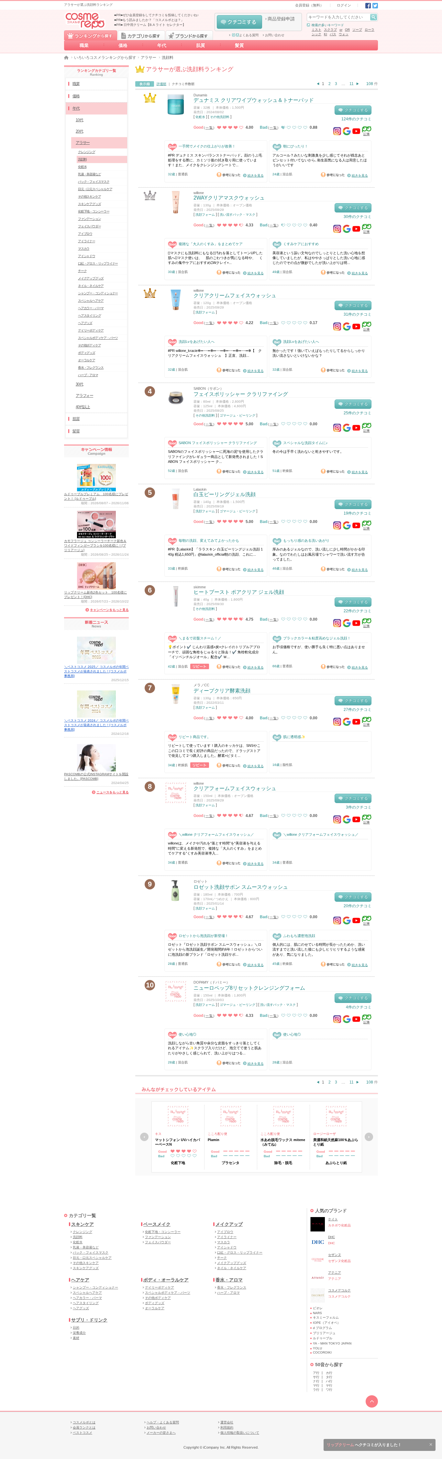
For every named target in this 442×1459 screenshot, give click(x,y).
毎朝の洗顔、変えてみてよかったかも (209, 540)
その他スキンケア (89, 196)
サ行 (316, 1377)
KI (325, 34)
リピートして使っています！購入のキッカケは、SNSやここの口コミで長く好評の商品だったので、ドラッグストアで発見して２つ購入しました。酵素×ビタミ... (214, 750)
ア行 (316, 1373)
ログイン (344, 5)
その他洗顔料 (219, 117)
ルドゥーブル (322, 1338)
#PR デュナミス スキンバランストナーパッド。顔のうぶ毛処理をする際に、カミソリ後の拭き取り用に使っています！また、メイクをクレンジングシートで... (215, 160)
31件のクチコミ (357, 314)
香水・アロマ (229, 1279)
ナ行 (316, 1381)
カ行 (329, 1373)
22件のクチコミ (357, 611)
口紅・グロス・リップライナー (98, 263)
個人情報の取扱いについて (239, 1432)
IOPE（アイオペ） (326, 1322)
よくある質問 (249, 35)
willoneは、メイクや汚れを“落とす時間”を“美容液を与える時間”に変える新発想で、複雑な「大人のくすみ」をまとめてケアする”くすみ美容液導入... (215, 848)
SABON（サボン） (208, 388)
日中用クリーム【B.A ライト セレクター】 (155, 25)
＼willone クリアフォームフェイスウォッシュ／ (216, 834)
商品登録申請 (281, 18)
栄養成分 (79, 1332)
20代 (79, 131)
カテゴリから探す (141, 35)
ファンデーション (89, 219)
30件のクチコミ (357, 216)
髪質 (239, 45)
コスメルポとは (84, 1422)
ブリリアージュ (324, 1333)
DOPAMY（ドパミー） (211, 982)
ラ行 (316, 1389)
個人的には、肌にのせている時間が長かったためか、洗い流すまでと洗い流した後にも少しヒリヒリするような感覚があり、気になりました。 (318, 949)
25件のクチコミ (357, 413)
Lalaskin (199, 489)
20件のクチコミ (357, 906)
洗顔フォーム (205, 214)
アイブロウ (85, 233)
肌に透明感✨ (294, 737)
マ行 (316, 1385)
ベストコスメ (82, 1432)
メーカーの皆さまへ (161, 1432)
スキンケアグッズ (89, 204)
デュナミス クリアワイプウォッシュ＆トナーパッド (253, 100)
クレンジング (86, 152)
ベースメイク (157, 1224)
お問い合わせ (274, 35)
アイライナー (86, 241)
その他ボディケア (89, 345)
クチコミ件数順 (183, 84)
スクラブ (330, 29)
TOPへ (372, 1401)
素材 (76, 1338)
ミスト (316, 29)
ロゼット (200, 881)
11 (351, 84)
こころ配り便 (217, 1134)
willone (198, 193)
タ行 (329, 1377)
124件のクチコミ (356, 119)
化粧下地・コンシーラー (93, 211)
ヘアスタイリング (89, 315)
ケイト (333, 1219)
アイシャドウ (86, 256)
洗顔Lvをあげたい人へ (197, 341)
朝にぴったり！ (295, 146)
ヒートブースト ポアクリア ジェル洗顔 (238, 592)
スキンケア (82, 1224)
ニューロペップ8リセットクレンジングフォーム (249, 988)
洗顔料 (82, 159)
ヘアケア (80, 1279)
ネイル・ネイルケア (91, 286)
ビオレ (318, 1308)
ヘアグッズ (85, 323)
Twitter (375, 5)
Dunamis (200, 95)
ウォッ (343, 34)
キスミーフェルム (326, 1317)
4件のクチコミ (358, 1007)
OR (347, 29)
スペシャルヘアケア (91, 300)
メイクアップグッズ (91, 278)
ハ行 (329, 1381)
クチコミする (239, 22)
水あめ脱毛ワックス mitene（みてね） (282, 1142)
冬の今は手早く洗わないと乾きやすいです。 (308, 451)
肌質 (200, 45)
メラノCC (201, 685)
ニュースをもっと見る (112, 792)
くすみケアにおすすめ (301, 244)
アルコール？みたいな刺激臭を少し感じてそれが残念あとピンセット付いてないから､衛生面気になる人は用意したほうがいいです (319, 160)
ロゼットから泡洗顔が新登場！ (203, 936)
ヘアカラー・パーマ (91, 308)
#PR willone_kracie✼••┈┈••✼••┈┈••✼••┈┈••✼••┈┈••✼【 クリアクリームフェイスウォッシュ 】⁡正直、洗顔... (215, 353)
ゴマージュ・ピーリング (237, 415)
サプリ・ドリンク (89, 1320)
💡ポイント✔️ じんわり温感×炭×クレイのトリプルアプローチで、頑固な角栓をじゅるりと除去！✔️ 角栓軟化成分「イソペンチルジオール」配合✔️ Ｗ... (214, 652)
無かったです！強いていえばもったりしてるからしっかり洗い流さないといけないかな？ (318, 353)
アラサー (148, 57)
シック (316, 34)
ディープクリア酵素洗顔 (221, 690)
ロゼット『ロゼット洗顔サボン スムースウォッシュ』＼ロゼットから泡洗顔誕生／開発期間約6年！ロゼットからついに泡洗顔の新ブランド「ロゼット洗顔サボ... (215, 949)
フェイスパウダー (89, 226)
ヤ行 (329, 1385)
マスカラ (83, 248)
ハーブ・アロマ (88, 375)
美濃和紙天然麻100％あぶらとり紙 (335, 1142)
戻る (144, 1137)
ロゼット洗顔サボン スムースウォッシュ (240, 887)
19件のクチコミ (357, 513)
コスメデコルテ (339, 1290)
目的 (76, 1327)
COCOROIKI (322, 1352)
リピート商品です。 (195, 737)
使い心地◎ (187, 1034)
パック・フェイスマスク (93, 181)
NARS (317, 1313)
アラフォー (84, 395)
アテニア (334, 1272)
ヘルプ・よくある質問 (163, 1422)
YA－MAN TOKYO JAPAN (332, 1343)
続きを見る (256, 175)
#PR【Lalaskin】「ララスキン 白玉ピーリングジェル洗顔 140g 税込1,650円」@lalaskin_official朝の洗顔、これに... (215, 551)
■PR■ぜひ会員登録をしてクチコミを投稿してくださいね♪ (156, 15)
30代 (79, 384)
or (340, 29)
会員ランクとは (84, 1427)
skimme (199, 587)
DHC (331, 1237)
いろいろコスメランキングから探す (105, 57)
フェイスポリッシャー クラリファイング (240, 394)
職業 (84, 45)
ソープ (357, 29)
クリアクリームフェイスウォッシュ (234, 295)
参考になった (228, 174)
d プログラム (322, 1328)
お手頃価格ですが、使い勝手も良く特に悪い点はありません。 (318, 649)
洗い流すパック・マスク (237, 214)
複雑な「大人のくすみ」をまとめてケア (211, 244)
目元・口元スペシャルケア (95, 189)
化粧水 (200, 117)
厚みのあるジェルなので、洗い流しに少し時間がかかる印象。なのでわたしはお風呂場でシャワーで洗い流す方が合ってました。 (318, 554)
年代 (161, 45)
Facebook (368, 5)
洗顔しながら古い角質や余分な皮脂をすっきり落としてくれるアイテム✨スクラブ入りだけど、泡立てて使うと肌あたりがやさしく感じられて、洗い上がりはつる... (214, 1048)
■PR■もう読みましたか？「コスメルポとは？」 (149, 20)
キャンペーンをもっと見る (109, 610)
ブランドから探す (189, 35)
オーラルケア (86, 360)
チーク (82, 271)
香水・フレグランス (91, 367)
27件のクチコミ (357, 709)
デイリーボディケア (91, 330)
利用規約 (226, 1427)
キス (158, 1134)
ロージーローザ (324, 1134)
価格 (122, 45)
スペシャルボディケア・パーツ (98, 338)
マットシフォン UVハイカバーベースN (177, 1142)
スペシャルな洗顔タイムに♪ (305, 443)
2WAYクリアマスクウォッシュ (229, 198)
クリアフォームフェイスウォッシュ (234, 788)
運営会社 (226, 1422)
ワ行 (329, 1389)
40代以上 (83, 407)
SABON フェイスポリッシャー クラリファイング (218, 443)
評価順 (161, 84)
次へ (369, 1137)
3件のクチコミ (358, 807)
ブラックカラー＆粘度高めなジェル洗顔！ (317, 638)
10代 (79, 120)
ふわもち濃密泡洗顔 (299, 936)
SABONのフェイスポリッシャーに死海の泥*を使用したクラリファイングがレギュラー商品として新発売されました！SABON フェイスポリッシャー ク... (215, 456)
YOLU (317, 1348)
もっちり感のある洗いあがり (306, 540)
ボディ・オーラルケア (166, 1279)
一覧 (209, 127)
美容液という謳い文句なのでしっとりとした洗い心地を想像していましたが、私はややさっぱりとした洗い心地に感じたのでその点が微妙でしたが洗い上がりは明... (318, 258)
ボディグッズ (86, 352)
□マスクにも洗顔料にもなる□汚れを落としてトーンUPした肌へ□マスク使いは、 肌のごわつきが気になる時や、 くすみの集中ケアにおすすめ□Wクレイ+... (215, 258)
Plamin (213, 1140)
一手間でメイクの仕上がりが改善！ (207, 146)
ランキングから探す (90, 35)
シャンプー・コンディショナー (98, 293)
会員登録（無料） (309, 5)
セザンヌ (334, 1255)
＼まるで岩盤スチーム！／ (200, 638)
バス (333, 34)
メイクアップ (229, 1224)
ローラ (369, 29)
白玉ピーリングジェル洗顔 (224, 494)
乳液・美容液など (89, 174)
